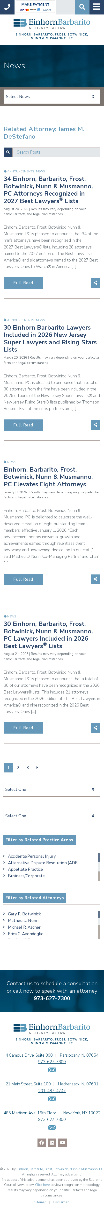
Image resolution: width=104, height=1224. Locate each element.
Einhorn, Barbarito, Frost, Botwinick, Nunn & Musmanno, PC (59, 1169)
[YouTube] (62, 1143)
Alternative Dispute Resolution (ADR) (43, 863)
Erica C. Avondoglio (26, 934)
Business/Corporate (26, 876)
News (40, 171)
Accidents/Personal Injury (32, 856)
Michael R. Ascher (24, 927)
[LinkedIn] (52, 1143)
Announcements (21, 171)
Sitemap (40, 1202)
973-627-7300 (52, 998)
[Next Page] (37, 767)
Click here (42, 1184)
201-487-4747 (52, 1091)
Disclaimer (61, 1202)
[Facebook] (41, 1143)
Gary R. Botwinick (24, 914)
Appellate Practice (25, 869)
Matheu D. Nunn (23, 920)
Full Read (23, 283)
